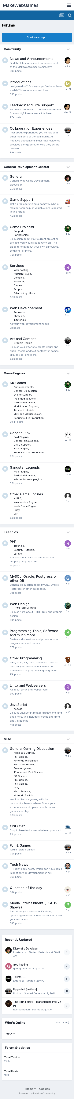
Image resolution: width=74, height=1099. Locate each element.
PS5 (16, 787)
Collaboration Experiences (31, 128)
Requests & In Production (29, 417)
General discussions (26, 440)
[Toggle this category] (68, 49)
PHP (13, 542)
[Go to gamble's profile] (68, 578)
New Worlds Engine (25, 502)
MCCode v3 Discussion (27, 413)
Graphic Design (23, 342)
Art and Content (23, 339)
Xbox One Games (24, 764)
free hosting (20, 964)
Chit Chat (17, 826)
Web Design (19, 604)
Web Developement (26, 308)
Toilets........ (19, 977)
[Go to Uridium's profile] (68, 130)
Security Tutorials (24, 549)
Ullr (15, 513)
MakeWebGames (20, 5)
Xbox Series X (22, 791)
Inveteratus (20, 952)
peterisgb (18, 980)
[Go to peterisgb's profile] (68, 469)
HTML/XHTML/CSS (25, 608)
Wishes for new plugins (28, 479)
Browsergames (22, 768)
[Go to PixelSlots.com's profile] (68, 201)
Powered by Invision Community (37, 1093)
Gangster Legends (25, 467)
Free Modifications (25, 398)
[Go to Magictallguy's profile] (68, 660)
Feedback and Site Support (32, 105)
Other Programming (26, 658)
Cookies (44, 1088)
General (16, 176)
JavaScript (18, 705)
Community (12, 49)
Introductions (20, 82)
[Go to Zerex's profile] (68, 889)
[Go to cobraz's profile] (68, 605)
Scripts (18, 289)
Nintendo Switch (23, 795)
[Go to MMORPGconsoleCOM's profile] (68, 84)
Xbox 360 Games (24, 752)
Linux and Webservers (28, 685)
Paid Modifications (24, 402)
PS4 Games (20, 783)
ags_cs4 (11, 1033)
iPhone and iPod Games (28, 772)
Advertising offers (24, 293)
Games (18, 285)
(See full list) (61, 1022)
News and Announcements (32, 59)
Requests (19, 312)
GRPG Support (22, 444)
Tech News (19, 864)
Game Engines (14, 373)
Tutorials (19, 545)
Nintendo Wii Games (26, 760)
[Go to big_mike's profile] (68, 632)
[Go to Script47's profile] (68, 866)
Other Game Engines (26, 494)
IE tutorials (20, 319)
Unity (16, 509)
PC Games (20, 776)
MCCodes (18, 383)
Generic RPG (20, 433)
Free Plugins (21, 448)
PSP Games (20, 756)
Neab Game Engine (25, 506)
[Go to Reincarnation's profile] (8, 1003)
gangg (17, 968)
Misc (7, 739)
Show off (19, 315)
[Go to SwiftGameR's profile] (68, 828)
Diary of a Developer (26, 948)
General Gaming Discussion (32, 749)
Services (17, 266)
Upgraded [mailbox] (25, 989)
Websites (19, 281)
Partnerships (21, 234)
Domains (19, 277)
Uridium (17, 993)
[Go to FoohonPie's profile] (68, 60)
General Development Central (26, 167)
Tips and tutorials (24, 410)
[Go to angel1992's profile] (68, 310)
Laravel (18, 553)
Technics (11, 532)
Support (18, 231)
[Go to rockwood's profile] (68, 267)
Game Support (21, 200)
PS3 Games (20, 779)
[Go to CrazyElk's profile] (68, 434)
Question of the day (26, 888)
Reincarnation (21, 1009)
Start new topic (37, 37)
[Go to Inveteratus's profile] (68, 178)
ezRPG (17, 498)
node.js (18, 708)
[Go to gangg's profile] (8, 966)
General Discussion (25, 390)
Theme (29, 1088)
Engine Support (23, 394)
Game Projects (22, 227)
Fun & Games (20, 845)
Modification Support (26, 406)
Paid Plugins (21, 436)
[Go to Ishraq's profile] (68, 228)
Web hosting (21, 269)
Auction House (22, 273)
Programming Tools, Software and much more (34, 633)
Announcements (23, 386)
